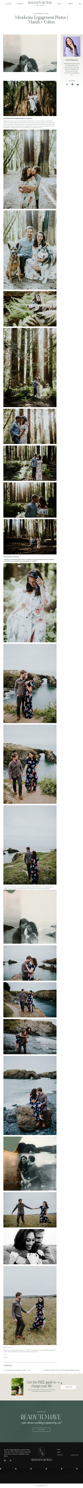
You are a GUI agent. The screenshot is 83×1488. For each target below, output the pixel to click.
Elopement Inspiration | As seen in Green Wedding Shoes (61, 1370)
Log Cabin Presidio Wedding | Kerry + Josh (17, 1370)
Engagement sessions (8, 121)
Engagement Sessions (41, 13)
